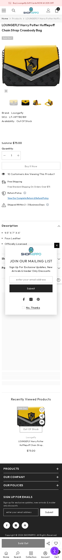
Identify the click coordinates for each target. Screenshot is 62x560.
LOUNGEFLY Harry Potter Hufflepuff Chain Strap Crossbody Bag (30, 443)
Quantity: (8, 148)
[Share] (47, 543)
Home (5, 18)
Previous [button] (2, 102)
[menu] (4, 10)
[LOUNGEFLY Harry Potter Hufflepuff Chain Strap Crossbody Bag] (31, 417)
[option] (31, 3)
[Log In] (48, 10)
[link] (31, 378)
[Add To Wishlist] (56, 543)
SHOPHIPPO (30, 535)
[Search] (14, 10)
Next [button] (59, 102)
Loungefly (17, 112)
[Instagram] (16, 525)
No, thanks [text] (33, 307)
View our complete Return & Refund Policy (28, 198)
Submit (49, 512)
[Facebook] (6, 525)
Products (17, 18)
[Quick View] (41, 422)
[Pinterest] (25, 525)
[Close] (56, 245)
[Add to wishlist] (41, 410)
